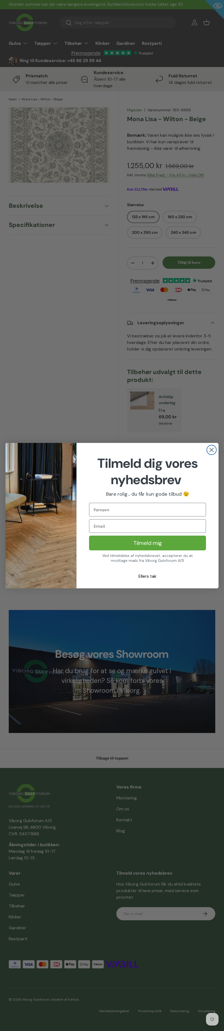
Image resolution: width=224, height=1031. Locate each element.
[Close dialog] (211, 450)
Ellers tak (147, 576)
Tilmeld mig (147, 543)
